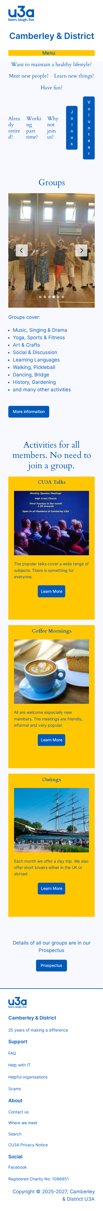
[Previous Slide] (22, 250)
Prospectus (51, 965)
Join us (72, 127)
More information (29, 411)
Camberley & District (51, 36)
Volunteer (89, 128)
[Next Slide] (81, 250)
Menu (48, 53)
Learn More (51, 591)
